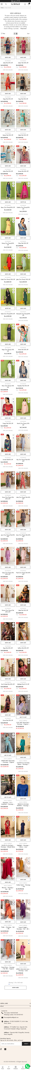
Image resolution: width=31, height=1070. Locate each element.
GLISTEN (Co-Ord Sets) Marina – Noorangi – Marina (23, 763)
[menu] (2, 4)
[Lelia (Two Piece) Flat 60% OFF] (23, 480)
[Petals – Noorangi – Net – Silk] (8, 909)
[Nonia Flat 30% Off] (23, 333)
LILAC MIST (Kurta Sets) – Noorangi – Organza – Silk (23, 723)
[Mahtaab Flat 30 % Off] (23, 667)
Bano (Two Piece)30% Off (8, 207)
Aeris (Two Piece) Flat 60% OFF (23, 535)
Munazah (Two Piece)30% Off (23, 314)
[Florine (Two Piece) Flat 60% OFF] (8, 594)
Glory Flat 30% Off (23, 243)
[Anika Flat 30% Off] (8, 154)
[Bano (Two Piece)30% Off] (8, 191)
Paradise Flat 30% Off (23, 386)
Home (2, 7)
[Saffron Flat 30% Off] (23, 631)
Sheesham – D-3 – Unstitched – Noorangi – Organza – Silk (7, 803)
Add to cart (23, 717)
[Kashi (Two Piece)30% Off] (8, 297)
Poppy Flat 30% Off (8, 423)
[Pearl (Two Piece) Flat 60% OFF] (23, 556)
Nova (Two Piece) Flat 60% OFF (8, 498)
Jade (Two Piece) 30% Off (23, 279)
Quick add (8, 57)
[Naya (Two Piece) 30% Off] (8, 333)
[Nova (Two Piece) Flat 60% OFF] (8, 480)
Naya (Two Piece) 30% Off (8, 350)
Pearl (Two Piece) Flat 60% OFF (23, 573)
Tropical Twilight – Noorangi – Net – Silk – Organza (23, 928)
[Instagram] (5, 1049)
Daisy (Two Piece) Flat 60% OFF (8, 573)
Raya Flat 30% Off (23, 99)
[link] (8, 1067)
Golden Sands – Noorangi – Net (23, 885)
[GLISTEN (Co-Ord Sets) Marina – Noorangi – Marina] (23, 744)
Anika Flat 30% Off (8, 171)
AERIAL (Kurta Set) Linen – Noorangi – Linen (23, 969)
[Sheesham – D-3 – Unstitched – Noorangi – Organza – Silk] (8, 785)
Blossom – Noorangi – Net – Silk (8, 888)
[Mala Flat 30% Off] (23, 594)
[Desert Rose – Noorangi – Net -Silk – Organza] (8, 949)
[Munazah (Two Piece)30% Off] (23, 297)
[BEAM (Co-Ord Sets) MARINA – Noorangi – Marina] (23, 785)
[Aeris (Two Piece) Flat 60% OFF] (23, 518)
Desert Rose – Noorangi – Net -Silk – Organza (7, 968)
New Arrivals (8, 7)
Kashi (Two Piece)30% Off (8, 314)
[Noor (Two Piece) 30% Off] (8, 369)
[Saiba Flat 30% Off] (23, 118)
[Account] (25, 4)
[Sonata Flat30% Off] (8, 443)
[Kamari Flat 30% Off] (8, 118)
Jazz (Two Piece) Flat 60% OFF (8, 535)
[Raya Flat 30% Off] (23, 82)
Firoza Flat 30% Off (8, 720)
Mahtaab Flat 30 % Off (23, 684)
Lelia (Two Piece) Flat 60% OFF (23, 498)
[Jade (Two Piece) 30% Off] (23, 263)
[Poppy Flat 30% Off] (8, 407)
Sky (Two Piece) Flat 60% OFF (23, 460)
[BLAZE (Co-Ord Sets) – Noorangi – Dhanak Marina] (8, 827)
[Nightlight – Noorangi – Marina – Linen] (23, 827)
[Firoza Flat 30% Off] (8, 704)
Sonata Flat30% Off (8, 459)
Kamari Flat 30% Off (8, 135)
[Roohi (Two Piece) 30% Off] (23, 407)
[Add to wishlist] (13, 38)
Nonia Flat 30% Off (23, 349)
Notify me (23, 202)
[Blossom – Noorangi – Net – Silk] (8, 868)
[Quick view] (13, 41)
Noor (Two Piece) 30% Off (8, 386)
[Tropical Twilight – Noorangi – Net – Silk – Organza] (23, 909)
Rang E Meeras (23, 720)
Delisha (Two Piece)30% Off (23, 208)
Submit (26, 1043)
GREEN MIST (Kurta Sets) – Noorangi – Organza (8, 761)
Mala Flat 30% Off (23, 610)
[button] (15, 34)
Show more (15, 987)
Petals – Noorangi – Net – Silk (7, 928)
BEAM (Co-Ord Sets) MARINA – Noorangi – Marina (23, 804)
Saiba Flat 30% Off (23, 135)
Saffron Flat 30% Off (23, 648)
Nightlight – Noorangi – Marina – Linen (23, 846)
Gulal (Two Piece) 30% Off (8, 279)
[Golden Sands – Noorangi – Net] (23, 867)
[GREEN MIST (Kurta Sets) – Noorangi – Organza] (8, 743)
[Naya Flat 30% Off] (8, 82)
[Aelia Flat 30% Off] (8, 46)
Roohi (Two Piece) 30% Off (23, 424)
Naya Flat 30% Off (8, 99)
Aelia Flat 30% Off (8, 63)
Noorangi (8, 61)
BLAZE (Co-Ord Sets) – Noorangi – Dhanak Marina (8, 846)
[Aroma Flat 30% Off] (23, 154)
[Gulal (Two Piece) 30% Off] (8, 263)
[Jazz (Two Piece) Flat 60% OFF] (8, 518)
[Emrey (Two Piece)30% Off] (8, 226)
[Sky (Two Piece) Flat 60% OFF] (23, 443)
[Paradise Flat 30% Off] (23, 369)
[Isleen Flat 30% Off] (23, 46)
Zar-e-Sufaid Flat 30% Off (7, 684)
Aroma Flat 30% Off (23, 171)
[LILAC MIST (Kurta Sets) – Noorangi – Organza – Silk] (23, 705)
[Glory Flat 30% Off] (23, 226)
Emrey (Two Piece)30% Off (8, 244)
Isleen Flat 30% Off (23, 63)
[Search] (6, 4)
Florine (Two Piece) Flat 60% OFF (8, 611)
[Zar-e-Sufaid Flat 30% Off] (8, 667)
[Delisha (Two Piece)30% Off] (23, 191)
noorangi (8, 133)
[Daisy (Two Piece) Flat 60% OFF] (8, 556)
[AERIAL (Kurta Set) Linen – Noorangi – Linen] (23, 950)
